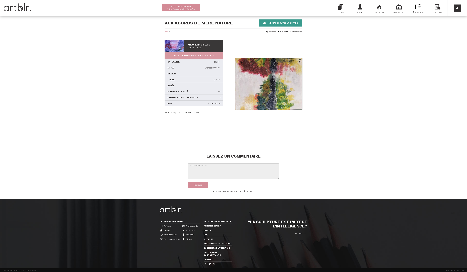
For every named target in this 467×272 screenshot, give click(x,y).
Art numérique (170, 235)
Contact (208, 259)
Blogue (207, 230)
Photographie (191, 226)
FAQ (205, 235)
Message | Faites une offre (283, 23)
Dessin (166, 230)
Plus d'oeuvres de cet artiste (195, 55)
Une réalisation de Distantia (455, 270)
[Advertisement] (194, 131)
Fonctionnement (212, 226)
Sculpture (190, 230)
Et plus (188, 239)
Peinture (167, 226)
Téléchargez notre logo (217, 244)
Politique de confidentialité (212, 253)
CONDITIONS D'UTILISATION (217, 248)
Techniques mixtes (171, 239)
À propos (208, 239)
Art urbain (190, 235)
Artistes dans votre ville (217, 221)
